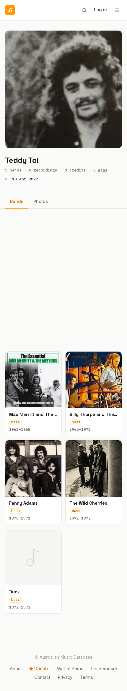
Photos (40, 201)
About (16, 668)
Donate (41, 668)
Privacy (65, 677)
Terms (86, 677)
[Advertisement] (63, 280)
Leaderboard (104, 668)
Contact (42, 677)
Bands (16, 201)
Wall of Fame (70, 668)
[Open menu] (117, 10)
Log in (100, 9)
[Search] (84, 10)
